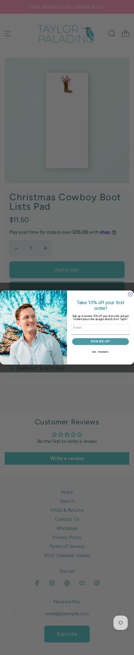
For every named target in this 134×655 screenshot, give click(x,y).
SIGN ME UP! (100, 341)
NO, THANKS (100, 352)
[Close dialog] (130, 294)
